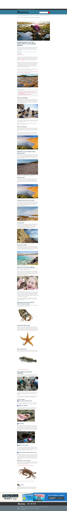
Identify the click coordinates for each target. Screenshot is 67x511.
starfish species (32, 330)
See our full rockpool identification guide (23, 369)
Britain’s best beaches (22, 93)
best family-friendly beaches (27, 72)
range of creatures (22, 59)
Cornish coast (32, 246)
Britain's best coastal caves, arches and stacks (25, 94)
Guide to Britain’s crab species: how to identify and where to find (25, 465)
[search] (49, 12)
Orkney (30, 201)
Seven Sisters (27, 224)
